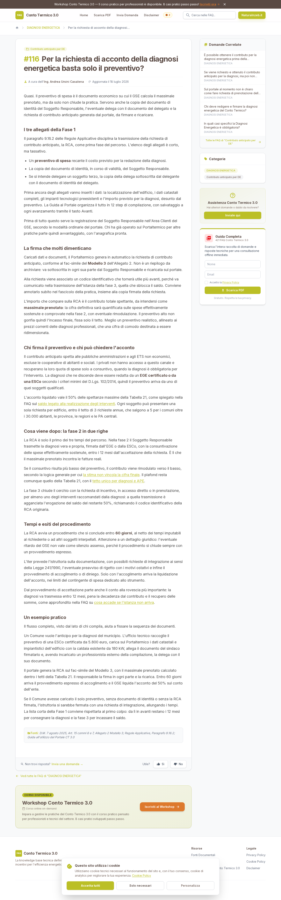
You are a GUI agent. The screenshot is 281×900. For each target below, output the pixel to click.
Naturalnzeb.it (252, 15)
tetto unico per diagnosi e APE (118, 481)
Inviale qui (232, 215)
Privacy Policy (230, 282)
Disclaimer (151, 15)
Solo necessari (140, 885)
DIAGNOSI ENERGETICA (43, 27)
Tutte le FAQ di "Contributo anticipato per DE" (231, 142)
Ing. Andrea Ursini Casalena (64, 81)
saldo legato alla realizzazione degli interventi (76, 404)
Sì (163, 764)
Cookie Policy (141, 875)
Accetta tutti (90, 885)
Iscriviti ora (208, 4)
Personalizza (190, 885)
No (181, 764)
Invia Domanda (127, 15)
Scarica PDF (102, 15)
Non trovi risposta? (54, 764)
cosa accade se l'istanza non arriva (124, 602)
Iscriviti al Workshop (159, 806)
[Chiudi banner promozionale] (224, 4)
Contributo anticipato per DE (47, 49)
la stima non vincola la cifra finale (111, 475)
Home (84, 15)
